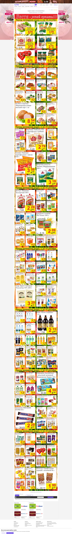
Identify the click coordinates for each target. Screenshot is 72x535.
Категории (15, 6)
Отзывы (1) (17, 495)
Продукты (21, 499)
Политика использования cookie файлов (51, 522)
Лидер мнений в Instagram (28, 523)
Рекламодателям (27, 522)
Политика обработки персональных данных (52, 523)
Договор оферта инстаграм (39, 523)
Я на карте (19, 6)
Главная (16, 499)
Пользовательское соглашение (28, 525)
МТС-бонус (35, 6)
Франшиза (26, 524)
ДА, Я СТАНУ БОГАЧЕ (50, 497)
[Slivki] (16, 4)
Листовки (23, 6)
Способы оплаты (38, 524)
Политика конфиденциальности (39, 522)
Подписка (31, 6)
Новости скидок (27, 6)
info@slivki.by (15, 524)
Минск (51, 4)
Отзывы (48, 525)
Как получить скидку (49, 524)
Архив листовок (29, 495)
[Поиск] (36, 4)
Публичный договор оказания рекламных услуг (41, 525)
